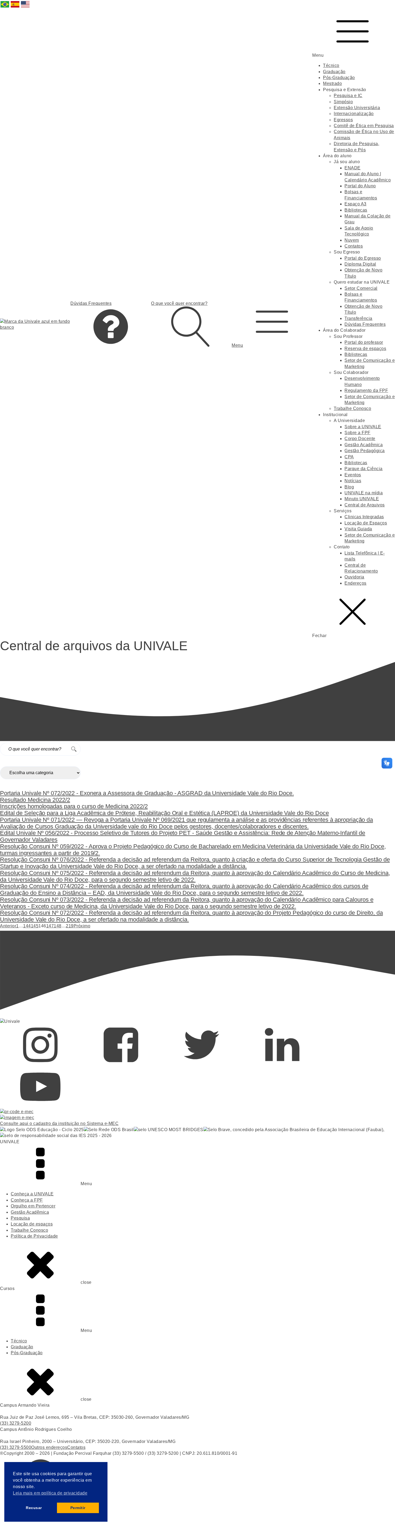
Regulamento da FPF (366, 390)
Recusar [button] (34, 1508)
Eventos (352, 475)
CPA (349, 457)
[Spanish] (15, 7)
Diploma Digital (360, 264)
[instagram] (40, 1063)
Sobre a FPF (357, 432)
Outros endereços (49, 1447)
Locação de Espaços (365, 523)
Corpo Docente (359, 438)
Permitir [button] (77, 1508)
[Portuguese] (5, 7)
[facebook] (121, 1063)
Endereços (355, 583)
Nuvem (351, 240)
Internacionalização (354, 113)
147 (50, 926)
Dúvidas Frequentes (365, 324)
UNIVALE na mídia (363, 493)
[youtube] (40, 1105)
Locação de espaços (32, 1224)
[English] (25, 7)
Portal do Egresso (362, 258)
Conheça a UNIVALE (32, 1194)
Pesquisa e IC (348, 95)
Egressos (343, 119)
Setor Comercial (361, 288)
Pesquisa (20, 1218)
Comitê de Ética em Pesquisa (364, 125)
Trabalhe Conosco (352, 408)
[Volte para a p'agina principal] (35, 325)
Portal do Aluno (360, 186)
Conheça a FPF (27, 1200)
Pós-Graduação (339, 77)
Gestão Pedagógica (364, 450)
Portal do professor (363, 342)
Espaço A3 (355, 204)
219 (70, 926)
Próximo (82, 926)
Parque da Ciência (363, 468)
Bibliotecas (355, 210)
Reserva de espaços (365, 348)
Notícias (352, 480)
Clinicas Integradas (364, 516)
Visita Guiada (358, 529)
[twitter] (201, 1063)
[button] (272, 325)
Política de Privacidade (34, 1236)
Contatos (353, 246)
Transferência (358, 318)
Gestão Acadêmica (363, 444)
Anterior (8, 926)
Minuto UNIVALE (361, 498)
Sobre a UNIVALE (362, 426)
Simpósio (343, 101)
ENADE (352, 168)
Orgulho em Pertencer (33, 1206)
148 (58, 926)
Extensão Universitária (357, 107)
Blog (349, 487)
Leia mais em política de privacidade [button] (50, 1493)
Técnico (331, 65)
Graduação (334, 71)
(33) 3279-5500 (15, 1447)
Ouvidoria (354, 577)
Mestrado (332, 83)
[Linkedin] (282, 1063)
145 (35, 926)
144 (27, 926)
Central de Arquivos (364, 505)
